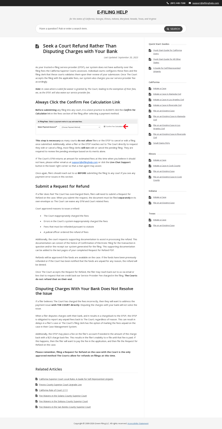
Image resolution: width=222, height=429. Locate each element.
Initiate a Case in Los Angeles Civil (168, 99)
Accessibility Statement (137, 423)
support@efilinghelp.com (205, 3)
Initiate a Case (159, 88)
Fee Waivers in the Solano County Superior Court (63, 395)
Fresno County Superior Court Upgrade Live (60, 384)
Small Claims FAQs (161, 143)
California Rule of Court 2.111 (53, 390)
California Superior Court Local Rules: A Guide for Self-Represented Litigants (76, 379)
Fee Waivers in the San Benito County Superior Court (65, 406)
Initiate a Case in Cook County (166, 165)
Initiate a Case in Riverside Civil (167, 105)
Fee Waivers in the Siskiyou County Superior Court (63, 401)
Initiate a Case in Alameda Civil (167, 94)
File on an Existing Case (164, 110)
